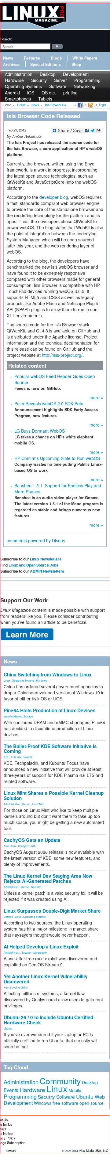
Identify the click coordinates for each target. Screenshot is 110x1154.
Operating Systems (23, 86)
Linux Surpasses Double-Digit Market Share (52, 910)
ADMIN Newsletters (47, 571)
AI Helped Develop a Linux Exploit (41, 946)
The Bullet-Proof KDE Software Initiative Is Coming (50, 749)
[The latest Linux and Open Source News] (90, 105)
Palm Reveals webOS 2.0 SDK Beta (48, 403)
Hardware (32, 1089)
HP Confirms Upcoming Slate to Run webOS (57, 458)
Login (102, 105)
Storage (28, 716)
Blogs (56, 58)
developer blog (53, 197)
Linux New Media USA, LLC (90, 1151)
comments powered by (36, 540)
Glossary (11, 1150)
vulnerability (40, 952)
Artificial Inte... (12, 887)
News (8, 58)
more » (96, 397)
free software (65, 1103)
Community (60, 1081)
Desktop (8, 916)
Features (32, 58)
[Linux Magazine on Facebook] (79, 105)
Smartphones (18, 99)
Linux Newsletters (45, 559)
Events (11, 1090)
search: (6, 38)
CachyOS (23, 846)
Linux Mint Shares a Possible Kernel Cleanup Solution (54, 796)
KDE (6, 757)
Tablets (45, 99)
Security (36, 887)
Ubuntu (8, 1028)
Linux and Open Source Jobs (33, 565)
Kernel (26, 804)
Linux (7, 680)
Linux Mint (38, 804)
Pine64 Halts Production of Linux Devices (50, 710)
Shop (76, 64)
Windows (41, 680)
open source (91, 1103)
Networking (84, 86)
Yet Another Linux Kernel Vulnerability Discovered (46, 979)
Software (57, 86)
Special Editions (45, 64)
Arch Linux (10, 846)
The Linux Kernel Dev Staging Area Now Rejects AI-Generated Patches (48, 878)
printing (70, 93)
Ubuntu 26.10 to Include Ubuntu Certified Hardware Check (48, 1020)
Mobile (74, 1090)
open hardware (13, 716)
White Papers (84, 58)
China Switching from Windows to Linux (48, 674)
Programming (20, 1096)
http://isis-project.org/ (62, 355)
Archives (11, 64)
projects (27, 757)
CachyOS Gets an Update (32, 840)
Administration (12, 804)
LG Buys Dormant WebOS (39, 431)
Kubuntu (16, 757)
